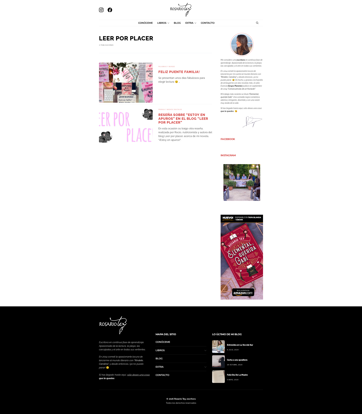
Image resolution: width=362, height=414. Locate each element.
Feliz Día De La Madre (237, 375)
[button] (241, 182)
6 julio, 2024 (233, 350)
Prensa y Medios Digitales (170, 109)
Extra (189, 22)
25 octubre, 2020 (235, 365)
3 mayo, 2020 (233, 380)
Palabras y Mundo (166, 67)
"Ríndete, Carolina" (229, 77)
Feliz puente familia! (179, 72)
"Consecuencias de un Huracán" (241, 89)
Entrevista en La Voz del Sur (240, 345)
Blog (177, 22)
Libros (161, 22)
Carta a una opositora (237, 360)
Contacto (208, 22)
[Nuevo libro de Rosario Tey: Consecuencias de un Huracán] (242, 257)
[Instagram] (102, 10)
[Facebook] (109, 10)
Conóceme (145, 22)
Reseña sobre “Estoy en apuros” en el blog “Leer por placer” (183, 118)
